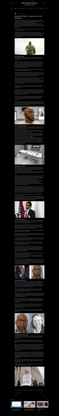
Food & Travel (42, 8)
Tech (27, 8)
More (46, 8)
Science (30, 8)
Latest (11, 8)
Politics (20, 8)
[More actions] (43, 13)
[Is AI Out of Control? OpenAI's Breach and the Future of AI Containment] (16, 404)
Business (23, 8)
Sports (37, 8)
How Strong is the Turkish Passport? (41, 409)
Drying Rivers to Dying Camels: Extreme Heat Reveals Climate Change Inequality (29, 409)
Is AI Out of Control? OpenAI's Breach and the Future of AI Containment (16, 409)
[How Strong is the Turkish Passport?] (42, 404)
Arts (33, 8)
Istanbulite (15, 8)
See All (47, 399)
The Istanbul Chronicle (29, 3)
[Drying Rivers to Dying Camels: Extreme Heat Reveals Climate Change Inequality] (29, 404)
